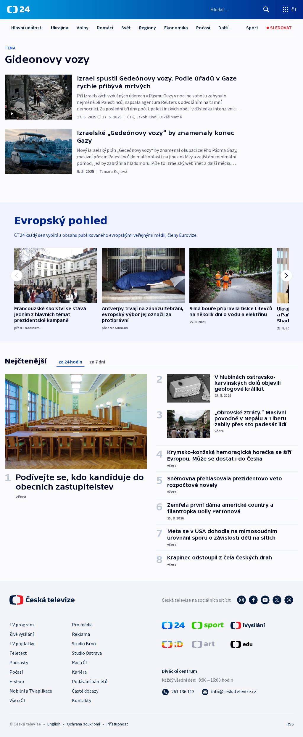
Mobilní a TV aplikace (30, 691)
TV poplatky (21, 643)
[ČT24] (18, 9)
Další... (225, 27)
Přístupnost (117, 724)
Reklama (81, 634)
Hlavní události (27, 27)
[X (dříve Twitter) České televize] (277, 600)
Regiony (147, 27)
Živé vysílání (21, 634)
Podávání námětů (89, 681)
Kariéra (79, 672)
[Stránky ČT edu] (241, 644)
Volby (82, 27)
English (53, 724)
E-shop (16, 681)
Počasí (203, 27)
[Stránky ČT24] (173, 625)
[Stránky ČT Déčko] (172, 644)
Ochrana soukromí (83, 724)
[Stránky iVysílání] (248, 625)
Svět (126, 27)
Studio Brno (84, 643)
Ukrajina (59, 27)
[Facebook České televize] (253, 600)
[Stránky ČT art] (203, 644)
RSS (290, 724)
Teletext (18, 653)
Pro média (82, 624)
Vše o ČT (17, 700)
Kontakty (81, 700)
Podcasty (18, 662)
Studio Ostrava (87, 653)
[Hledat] (266, 9)
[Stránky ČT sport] (208, 625)
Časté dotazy (85, 691)
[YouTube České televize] (265, 600)
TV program (21, 624)
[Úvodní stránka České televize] (42, 600)
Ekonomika (176, 27)
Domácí (105, 27)
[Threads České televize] (289, 600)
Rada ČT (80, 662)
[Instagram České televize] (241, 600)
